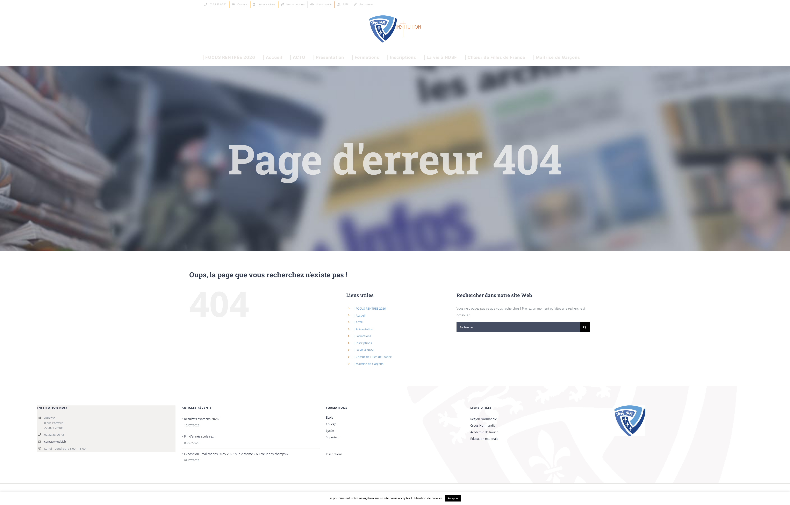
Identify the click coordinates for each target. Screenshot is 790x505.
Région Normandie (483, 419)
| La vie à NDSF (363, 350)
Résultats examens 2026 (201, 419)
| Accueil (359, 315)
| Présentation (363, 329)
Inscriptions (334, 454)
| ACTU (358, 322)
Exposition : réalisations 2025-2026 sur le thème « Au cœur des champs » (236, 454)
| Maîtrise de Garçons (368, 364)
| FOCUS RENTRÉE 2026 (369, 308)
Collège (331, 424)
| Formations (362, 336)
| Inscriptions (362, 343)
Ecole (329, 417)
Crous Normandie (482, 425)
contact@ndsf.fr (55, 441)
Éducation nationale (484, 439)
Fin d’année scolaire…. (199, 436)
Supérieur (333, 437)
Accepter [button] (452, 498)
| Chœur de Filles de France (372, 357)
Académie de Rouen (484, 432)
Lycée (330, 430)
